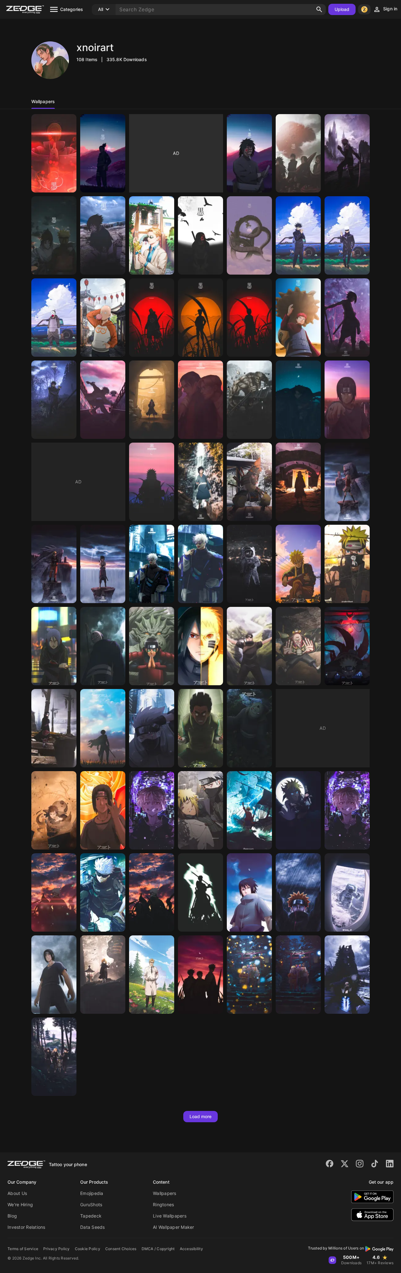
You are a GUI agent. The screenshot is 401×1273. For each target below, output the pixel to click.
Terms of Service (23, 1248)
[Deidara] (102, 974)
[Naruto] (53, 235)
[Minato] (200, 810)
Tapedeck (91, 1215)
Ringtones (163, 1204)
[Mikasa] (249, 399)
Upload (342, 9)
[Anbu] (53, 317)
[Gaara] (298, 317)
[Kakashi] (347, 153)
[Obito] (53, 153)
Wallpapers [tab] (43, 101)
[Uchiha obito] (102, 646)
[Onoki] (298, 646)
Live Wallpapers (169, 1215)
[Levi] (298, 399)
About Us (17, 1193)
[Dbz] (249, 235)
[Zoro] (200, 892)
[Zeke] (151, 974)
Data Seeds (92, 1227)
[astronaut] (347, 892)
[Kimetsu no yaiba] (53, 1057)
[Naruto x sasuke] (200, 646)
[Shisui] (249, 646)
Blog (12, 1215)
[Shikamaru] (102, 153)
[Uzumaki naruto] (249, 482)
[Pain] (298, 892)
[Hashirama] (151, 646)
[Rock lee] (200, 728)
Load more (201, 1116)
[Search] (319, 9)
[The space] (249, 564)
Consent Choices (121, 1248)
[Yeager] (200, 399)
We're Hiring (20, 1204)
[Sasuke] (102, 235)
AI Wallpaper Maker (173, 1227)
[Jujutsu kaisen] (53, 399)
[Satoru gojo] (347, 235)
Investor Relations (26, 1227)
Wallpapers (164, 1193)
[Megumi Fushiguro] (298, 235)
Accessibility (191, 1248)
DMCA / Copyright (158, 1248)
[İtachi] (200, 235)
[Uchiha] (298, 153)
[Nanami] (151, 235)
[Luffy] (249, 810)
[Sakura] (347, 482)
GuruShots (91, 1204)
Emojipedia (91, 1193)
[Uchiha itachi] (298, 482)
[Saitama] (102, 317)
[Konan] (53, 646)
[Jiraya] (151, 482)
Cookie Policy (87, 1248)
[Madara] (200, 482)
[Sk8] (102, 399)
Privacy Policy (56, 1248)
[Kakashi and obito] (347, 974)
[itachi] (151, 399)
